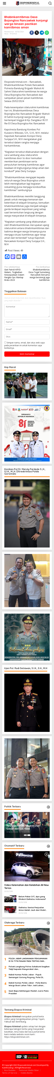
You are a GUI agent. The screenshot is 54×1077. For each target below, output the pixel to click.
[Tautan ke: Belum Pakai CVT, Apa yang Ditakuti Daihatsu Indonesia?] (10, 898)
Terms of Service (9, 1073)
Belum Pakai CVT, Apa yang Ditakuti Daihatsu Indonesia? (32, 897)
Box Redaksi (9, 1070)
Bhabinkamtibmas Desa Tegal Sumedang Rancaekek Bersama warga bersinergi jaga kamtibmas (39, 273)
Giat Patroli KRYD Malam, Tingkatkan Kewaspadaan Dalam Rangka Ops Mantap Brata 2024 (14, 273)
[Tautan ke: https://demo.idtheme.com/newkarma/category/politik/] (48, 807)
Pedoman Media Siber (29, 1070)
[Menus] (4, 3)
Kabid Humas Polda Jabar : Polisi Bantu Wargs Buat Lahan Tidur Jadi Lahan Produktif (28, 984)
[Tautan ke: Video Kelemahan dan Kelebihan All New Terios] (27, 866)
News (6, 34)
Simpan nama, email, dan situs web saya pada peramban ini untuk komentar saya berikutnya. (24, 345)
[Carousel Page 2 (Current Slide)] (28, 835)
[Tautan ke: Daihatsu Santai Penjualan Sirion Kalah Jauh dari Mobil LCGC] (10, 909)
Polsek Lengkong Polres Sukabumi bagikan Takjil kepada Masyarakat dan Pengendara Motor (29, 967)
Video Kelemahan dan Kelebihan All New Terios (26, 886)
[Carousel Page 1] (25, 835)
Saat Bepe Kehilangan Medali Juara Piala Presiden (29, 992)
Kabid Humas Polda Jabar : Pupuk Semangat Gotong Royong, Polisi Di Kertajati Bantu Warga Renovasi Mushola (28, 975)
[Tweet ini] (37, 33)
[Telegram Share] (42, 33)
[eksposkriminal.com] (27, 3)
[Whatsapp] (47, 33)
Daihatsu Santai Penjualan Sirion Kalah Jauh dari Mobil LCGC (32, 908)
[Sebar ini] (32, 33)
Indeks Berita (26, 1073)
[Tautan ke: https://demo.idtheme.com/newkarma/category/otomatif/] (48, 846)
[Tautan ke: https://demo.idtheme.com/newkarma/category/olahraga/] (48, 923)
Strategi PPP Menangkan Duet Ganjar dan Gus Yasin (23, 827)
